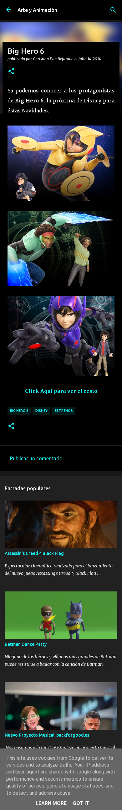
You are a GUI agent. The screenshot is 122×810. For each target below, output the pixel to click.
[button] (11, 71)
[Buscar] (113, 9)
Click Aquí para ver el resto (61, 391)
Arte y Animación (37, 10)
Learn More (51, 803)
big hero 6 (19, 410)
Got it (81, 803)
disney (41, 410)
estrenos (64, 410)
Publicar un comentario (36, 458)
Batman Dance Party (26, 644)
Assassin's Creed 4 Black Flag (34, 553)
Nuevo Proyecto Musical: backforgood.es (47, 735)
